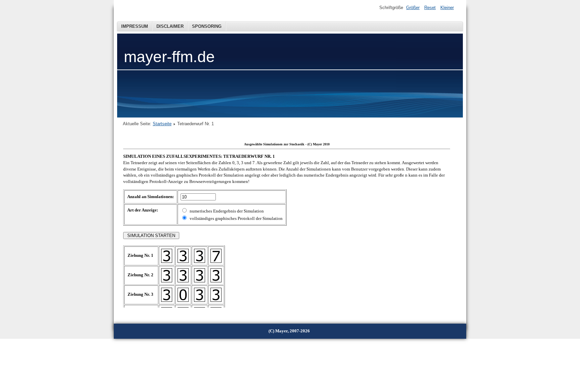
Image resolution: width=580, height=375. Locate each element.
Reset (430, 7)
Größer (413, 7)
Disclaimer (170, 26)
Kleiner (447, 7)
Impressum (134, 26)
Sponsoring (207, 26)
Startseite (162, 123)
